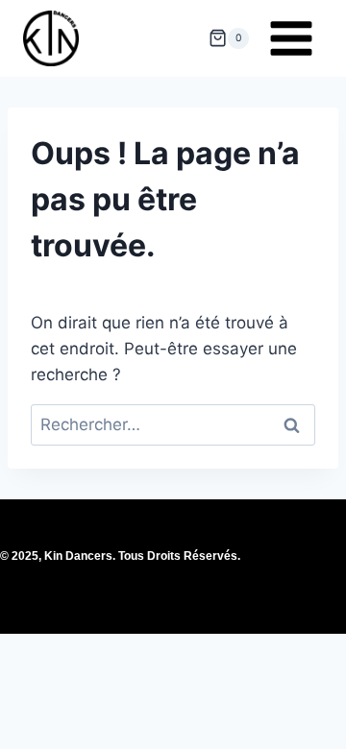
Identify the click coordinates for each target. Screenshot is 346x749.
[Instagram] (173, 576)
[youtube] (214, 576)
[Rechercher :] (173, 424)
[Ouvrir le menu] (291, 38)
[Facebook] (131, 576)
